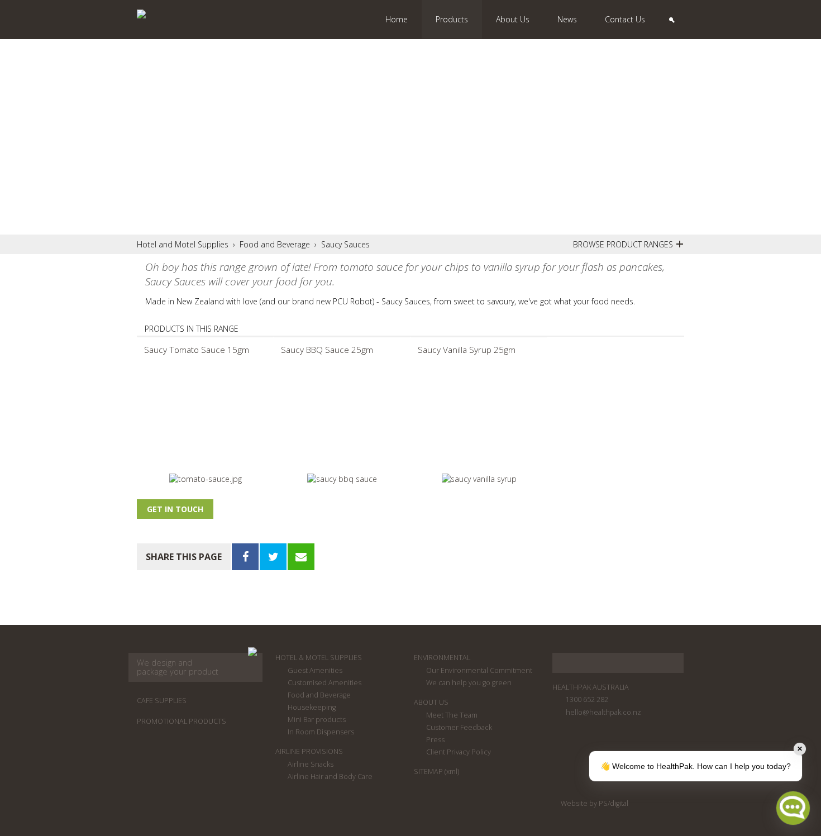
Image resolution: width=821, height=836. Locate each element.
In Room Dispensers (321, 732)
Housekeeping (312, 707)
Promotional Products (181, 721)
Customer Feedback (459, 727)
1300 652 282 (587, 699)
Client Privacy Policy (458, 752)
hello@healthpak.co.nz (603, 712)
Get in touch (175, 509)
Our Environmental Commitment (479, 670)
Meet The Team (452, 715)
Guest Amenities (315, 670)
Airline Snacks (310, 764)
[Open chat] (793, 808)
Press (435, 739)
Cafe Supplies (162, 700)
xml (451, 771)
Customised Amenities (324, 682)
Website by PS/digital (594, 803)
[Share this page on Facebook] (245, 556)
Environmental (442, 657)
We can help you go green (469, 682)
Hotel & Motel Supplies (318, 657)
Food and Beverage (275, 244)
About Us (431, 702)
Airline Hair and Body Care (330, 776)
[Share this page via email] (301, 556)
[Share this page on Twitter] (273, 556)
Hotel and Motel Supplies (182, 244)
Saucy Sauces (345, 244)
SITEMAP (428, 771)
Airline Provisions (309, 751)
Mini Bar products (317, 719)
